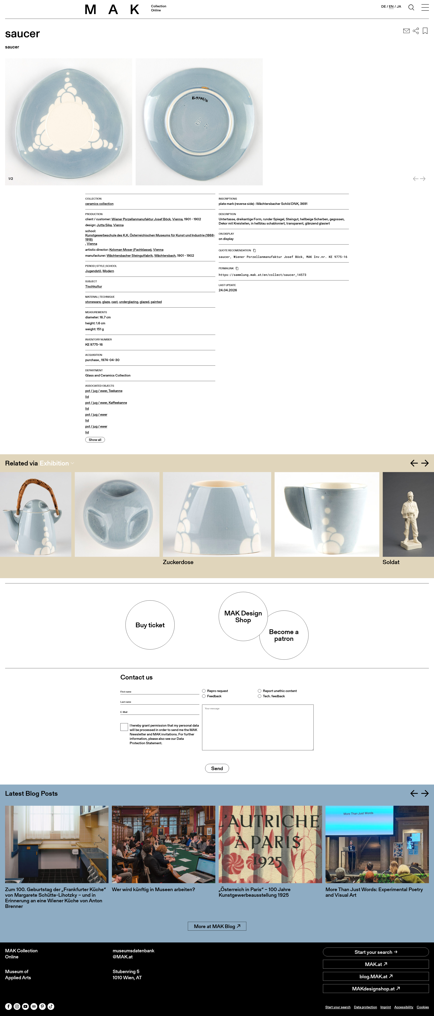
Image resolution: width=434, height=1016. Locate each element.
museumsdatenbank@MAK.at (133, 954)
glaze (106, 302)
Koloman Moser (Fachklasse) (130, 250)
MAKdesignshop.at (373, 988)
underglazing (128, 302)
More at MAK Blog (214, 926)
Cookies (423, 1007)
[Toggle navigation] (425, 8)
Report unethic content (280, 691)
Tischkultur (93, 286)
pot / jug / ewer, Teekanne (103, 391)
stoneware (93, 302)
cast (114, 302)
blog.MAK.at (373, 976)
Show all (95, 439)
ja (399, 6)
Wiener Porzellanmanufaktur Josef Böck (141, 219)
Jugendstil (93, 271)
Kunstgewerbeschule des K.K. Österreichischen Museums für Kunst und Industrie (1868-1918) (150, 237)
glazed (144, 302)
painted (156, 302)
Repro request (217, 691)
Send (217, 768)
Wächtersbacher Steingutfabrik (130, 255)
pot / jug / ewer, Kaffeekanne (106, 403)
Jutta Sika (104, 225)
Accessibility (403, 1007)
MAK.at (373, 964)
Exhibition (54, 463)
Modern (108, 271)
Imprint (385, 1007)
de (383, 6)
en (391, 6)
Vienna (177, 219)
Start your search (373, 952)
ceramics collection (99, 204)
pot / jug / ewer (96, 414)
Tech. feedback (274, 696)
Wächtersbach (165, 255)
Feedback (214, 696)
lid (87, 397)
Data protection (365, 1007)
